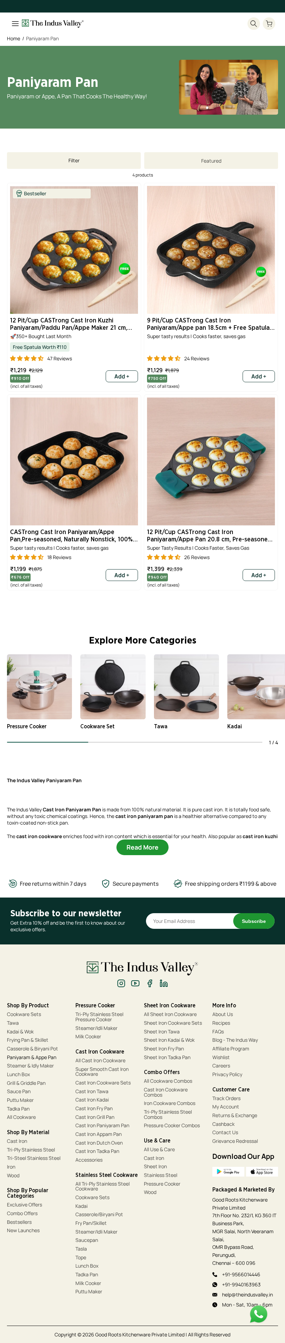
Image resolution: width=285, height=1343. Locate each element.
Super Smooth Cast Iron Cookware (102, 1072)
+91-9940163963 (241, 1284)
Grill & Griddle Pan (26, 1083)
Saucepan (86, 1240)
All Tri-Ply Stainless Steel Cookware (102, 1186)
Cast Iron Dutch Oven (99, 1143)
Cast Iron (17, 1141)
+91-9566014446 (241, 1274)
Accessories (89, 1160)
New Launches (23, 1230)
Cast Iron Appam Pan (98, 1134)
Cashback (223, 1124)
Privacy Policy (227, 1074)
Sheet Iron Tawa (162, 1031)
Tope (80, 1257)
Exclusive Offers (24, 1204)
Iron (11, 1167)
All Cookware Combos (168, 1081)
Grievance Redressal (235, 1141)
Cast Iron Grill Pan (94, 1117)
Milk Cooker (88, 1036)
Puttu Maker (20, 1100)
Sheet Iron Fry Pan (164, 1048)
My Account (225, 1106)
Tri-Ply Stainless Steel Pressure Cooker (99, 1017)
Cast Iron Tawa (91, 1091)
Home (13, 38)
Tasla (81, 1249)
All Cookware (21, 1117)
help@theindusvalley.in (247, 1294)
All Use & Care (159, 1149)
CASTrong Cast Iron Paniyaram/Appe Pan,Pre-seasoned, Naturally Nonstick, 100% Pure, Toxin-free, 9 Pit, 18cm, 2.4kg (71, 537)
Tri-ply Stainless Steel (31, 1150)
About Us (222, 1014)
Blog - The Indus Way (235, 1040)
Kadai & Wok (20, 1031)
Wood (13, 1175)
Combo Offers (22, 1213)
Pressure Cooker (162, 1184)
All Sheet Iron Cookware (170, 1014)
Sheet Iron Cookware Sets (173, 1023)
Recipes (221, 1023)
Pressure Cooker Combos (172, 1125)
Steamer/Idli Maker (96, 1028)
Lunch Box (18, 1074)
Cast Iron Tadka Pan (97, 1151)
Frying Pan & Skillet (27, 1040)
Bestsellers (19, 1222)
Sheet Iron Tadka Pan (167, 1057)
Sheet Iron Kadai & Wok (169, 1040)
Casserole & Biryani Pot (32, 1048)
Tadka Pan (18, 1109)
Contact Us (225, 1132)
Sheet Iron (155, 1166)
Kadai (81, 1206)
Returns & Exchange (234, 1115)
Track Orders (226, 1098)
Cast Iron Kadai (92, 1100)
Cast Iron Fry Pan (94, 1108)
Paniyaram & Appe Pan (31, 1057)
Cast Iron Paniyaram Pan (102, 1125)
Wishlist (221, 1057)
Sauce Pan (19, 1091)
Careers (221, 1065)
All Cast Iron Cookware (100, 1060)
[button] (269, 23)
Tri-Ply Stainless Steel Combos (168, 1114)
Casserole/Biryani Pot (99, 1214)
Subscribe (254, 921)
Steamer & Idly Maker (30, 1065)
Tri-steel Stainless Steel (33, 1158)
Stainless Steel (160, 1175)
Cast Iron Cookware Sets (103, 1083)
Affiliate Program (230, 1048)
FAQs (218, 1031)
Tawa (13, 1023)
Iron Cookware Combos (169, 1103)
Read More (142, 847)
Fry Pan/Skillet (91, 1223)
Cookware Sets (24, 1014)
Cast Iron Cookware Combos (166, 1092)
